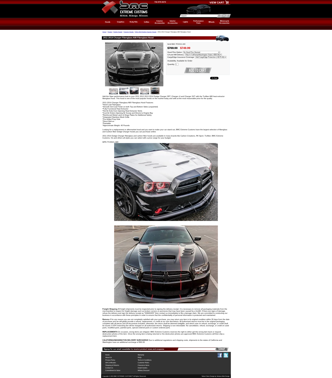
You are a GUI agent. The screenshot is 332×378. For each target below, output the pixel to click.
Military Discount (143, 370)
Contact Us (109, 368)
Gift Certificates (110, 363)
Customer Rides (143, 363)
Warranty (141, 355)
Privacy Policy (110, 360)
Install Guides (142, 368)
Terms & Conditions (144, 360)
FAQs (139, 357)
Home (104, 32)
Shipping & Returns (112, 365)
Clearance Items (143, 365)
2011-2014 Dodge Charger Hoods (145, 32)
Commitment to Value (112, 370)
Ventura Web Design (223, 376)
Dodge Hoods (117, 32)
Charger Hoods (129, 32)
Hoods (110, 32)
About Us (108, 357)
